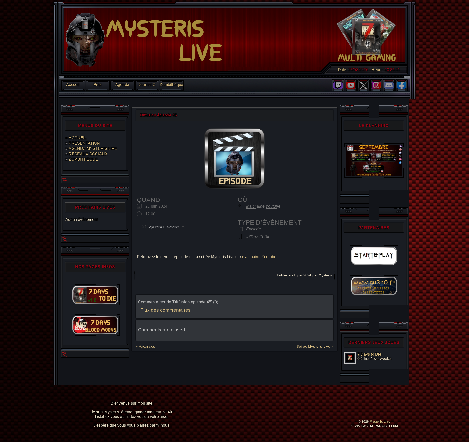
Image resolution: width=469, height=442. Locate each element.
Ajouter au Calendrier (164, 227)
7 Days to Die (369, 354)
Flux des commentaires (165, 310)
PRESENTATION (84, 143)
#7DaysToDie (258, 237)
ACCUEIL (77, 138)
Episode (253, 229)
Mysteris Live (380, 421)
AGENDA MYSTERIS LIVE (93, 149)
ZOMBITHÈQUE (83, 159)
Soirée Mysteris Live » (315, 346)
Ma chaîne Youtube (263, 206)
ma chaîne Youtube (259, 257)
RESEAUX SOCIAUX (88, 154)
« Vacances (145, 346)
